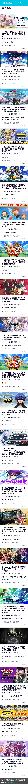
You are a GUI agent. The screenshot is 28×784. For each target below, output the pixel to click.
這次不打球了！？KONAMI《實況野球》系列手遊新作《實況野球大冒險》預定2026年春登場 (13, 375)
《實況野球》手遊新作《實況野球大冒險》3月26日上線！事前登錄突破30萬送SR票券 (13, 262)
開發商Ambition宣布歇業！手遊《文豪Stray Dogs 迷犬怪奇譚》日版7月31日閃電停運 (13, 72)
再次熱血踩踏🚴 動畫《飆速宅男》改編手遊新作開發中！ (13, 725)
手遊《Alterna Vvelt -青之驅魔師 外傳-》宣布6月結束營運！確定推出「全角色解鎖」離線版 (14, 109)
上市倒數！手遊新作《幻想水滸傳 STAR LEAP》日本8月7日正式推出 (13, 34)
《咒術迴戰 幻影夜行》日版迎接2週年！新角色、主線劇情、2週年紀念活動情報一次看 (13, 648)
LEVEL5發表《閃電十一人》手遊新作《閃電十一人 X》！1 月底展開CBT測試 (13, 413)
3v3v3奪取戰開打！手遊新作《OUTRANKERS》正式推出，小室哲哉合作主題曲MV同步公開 (13, 761)
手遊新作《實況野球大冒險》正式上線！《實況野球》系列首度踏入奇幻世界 (13, 224)
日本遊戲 (12, 45)
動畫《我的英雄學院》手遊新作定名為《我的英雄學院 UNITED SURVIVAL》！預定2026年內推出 (14, 187)
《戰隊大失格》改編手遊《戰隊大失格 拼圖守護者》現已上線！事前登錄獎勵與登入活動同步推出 (14, 688)
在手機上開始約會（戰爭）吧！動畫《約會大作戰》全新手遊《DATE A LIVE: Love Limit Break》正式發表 (13, 491)
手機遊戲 (6, 45)
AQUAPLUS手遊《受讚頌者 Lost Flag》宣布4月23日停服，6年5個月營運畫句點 (14, 337)
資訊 (17, 45)
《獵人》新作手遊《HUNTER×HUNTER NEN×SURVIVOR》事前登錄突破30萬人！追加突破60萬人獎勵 (13, 451)
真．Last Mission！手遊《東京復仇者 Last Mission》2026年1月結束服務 (14, 569)
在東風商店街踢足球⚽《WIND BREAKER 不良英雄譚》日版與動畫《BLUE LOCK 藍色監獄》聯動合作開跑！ (13, 609)
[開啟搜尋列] (17, 3)
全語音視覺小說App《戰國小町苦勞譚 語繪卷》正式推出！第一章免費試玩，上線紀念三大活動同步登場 (14, 530)
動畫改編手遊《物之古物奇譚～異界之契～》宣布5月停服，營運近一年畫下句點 (13, 300)
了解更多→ (11, 782)
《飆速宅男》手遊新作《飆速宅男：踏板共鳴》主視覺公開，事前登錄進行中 (13, 149)
